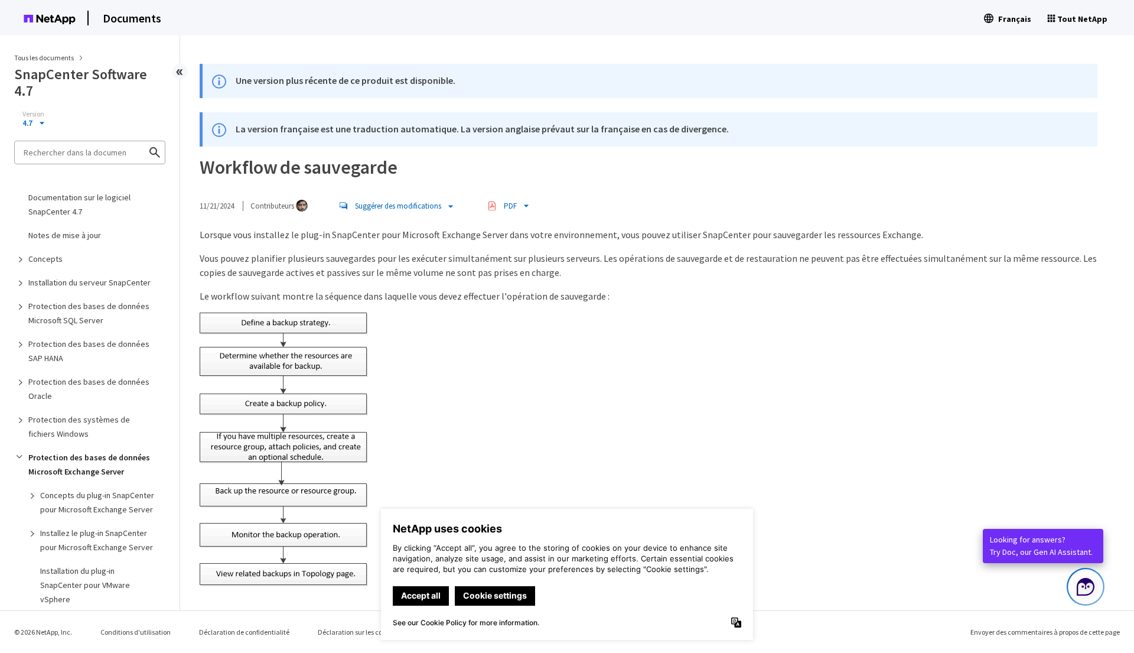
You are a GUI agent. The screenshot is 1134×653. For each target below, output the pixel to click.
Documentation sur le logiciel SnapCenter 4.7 (79, 204)
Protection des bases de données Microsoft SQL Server (88, 313)
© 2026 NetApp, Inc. (43, 632)
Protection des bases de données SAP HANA (88, 351)
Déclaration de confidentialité (244, 632)
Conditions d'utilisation (135, 632)
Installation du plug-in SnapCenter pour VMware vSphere (85, 585)
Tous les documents (44, 57)
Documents (132, 18)
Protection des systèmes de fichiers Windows (79, 426)
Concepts (45, 259)
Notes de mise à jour (64, 235)
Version (33, 114)
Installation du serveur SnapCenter (89, 282)
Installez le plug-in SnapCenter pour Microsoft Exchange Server (96, 540)
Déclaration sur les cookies (357, 632)
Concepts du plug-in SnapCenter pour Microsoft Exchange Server (97, 502)
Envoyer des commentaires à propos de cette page (1045, 632)
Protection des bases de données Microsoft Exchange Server (89, 464)
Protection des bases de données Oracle (88, 388)
